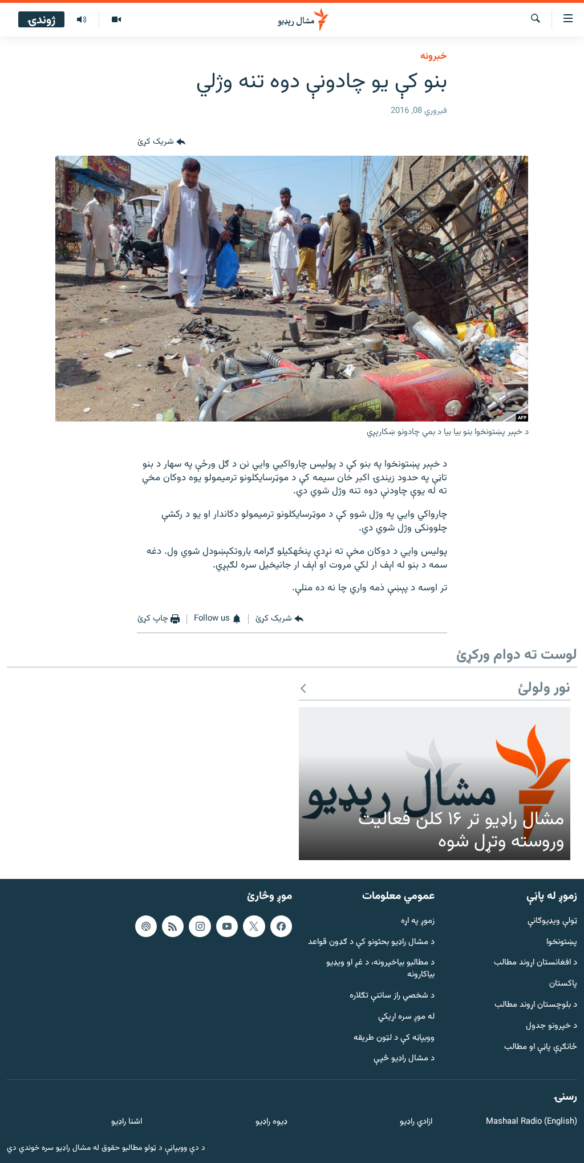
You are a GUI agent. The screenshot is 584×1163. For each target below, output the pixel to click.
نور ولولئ (544, 689)
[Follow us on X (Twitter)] (254, 926)
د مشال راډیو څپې (404, 1059)
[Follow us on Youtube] (227, 926)
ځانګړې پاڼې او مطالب (540, 1047)
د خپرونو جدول (551, 1026)
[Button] (161, 142)
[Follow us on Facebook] (281, 926)
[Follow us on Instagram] (199, 926)
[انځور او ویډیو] (116, 20)
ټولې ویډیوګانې (552, 921)
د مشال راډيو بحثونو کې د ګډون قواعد (371, 942)
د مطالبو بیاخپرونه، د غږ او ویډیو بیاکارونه (380, 969)
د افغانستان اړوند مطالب (535, 963)
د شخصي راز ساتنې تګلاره (392, 996)
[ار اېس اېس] (173, 926)
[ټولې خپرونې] (81, 20)
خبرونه (433, 56)
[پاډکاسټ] (146, 926)
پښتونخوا (561, 942)
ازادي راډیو (416, 1122)
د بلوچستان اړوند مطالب (535, 1005)
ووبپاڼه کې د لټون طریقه (394, 1038)
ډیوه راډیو (271, 1122)
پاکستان (563, 984)
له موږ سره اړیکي (406, 1017)
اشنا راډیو (126, 1122)
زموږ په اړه (418, 921)
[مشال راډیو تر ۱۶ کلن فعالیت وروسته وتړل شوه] (434, 783)
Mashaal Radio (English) (531, 1122)
